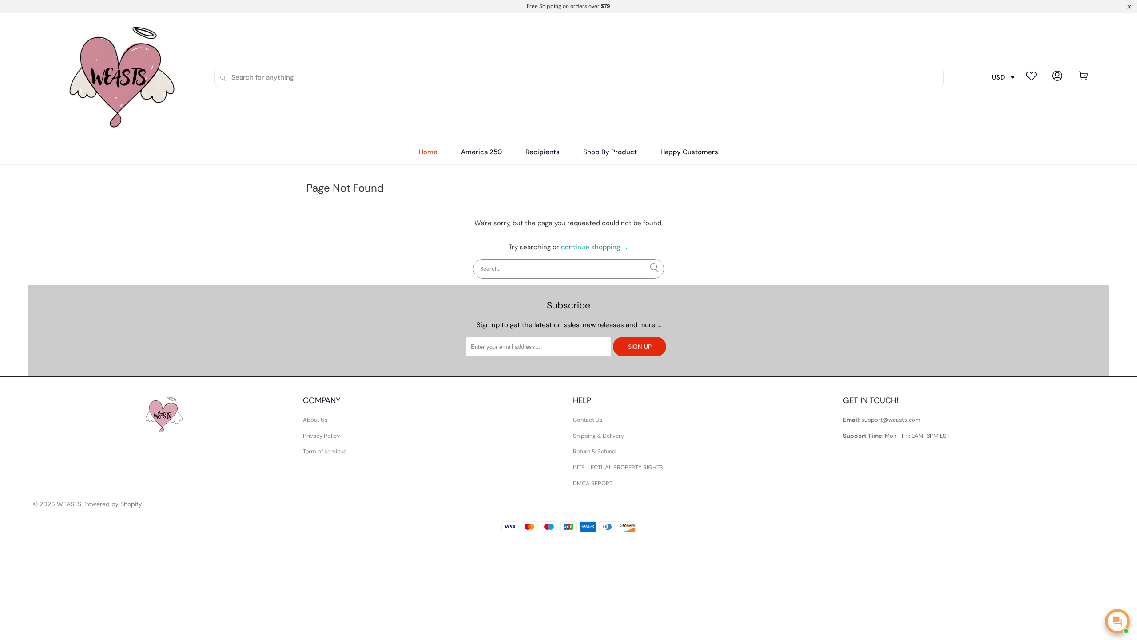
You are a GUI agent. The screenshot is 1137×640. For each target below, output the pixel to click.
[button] (542, 152)
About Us (315, 420)
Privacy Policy (321, 436)
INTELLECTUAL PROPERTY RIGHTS (618, 467)
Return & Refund (594, 451)
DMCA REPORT (592, 483)
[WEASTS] (118, 77)
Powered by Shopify (113, 504)
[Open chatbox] (1117, 621)
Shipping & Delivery (598, 436)
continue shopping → (594, 247)
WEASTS (69, 504)
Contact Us (588, 420)
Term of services (324, 451)
